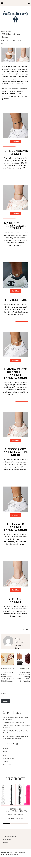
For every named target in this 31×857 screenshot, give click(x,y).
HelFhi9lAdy (5, 43)
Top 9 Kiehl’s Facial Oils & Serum (13, 722)
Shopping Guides (7, 31)
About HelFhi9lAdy (19, 640)
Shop (4, 755)
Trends (5, 761)
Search (3, 693)
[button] (1, 823)
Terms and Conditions (10, 836)
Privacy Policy (7, 839)
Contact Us (6, 843)
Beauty (5, 748)
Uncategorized (7, 765)
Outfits (5, 752)
